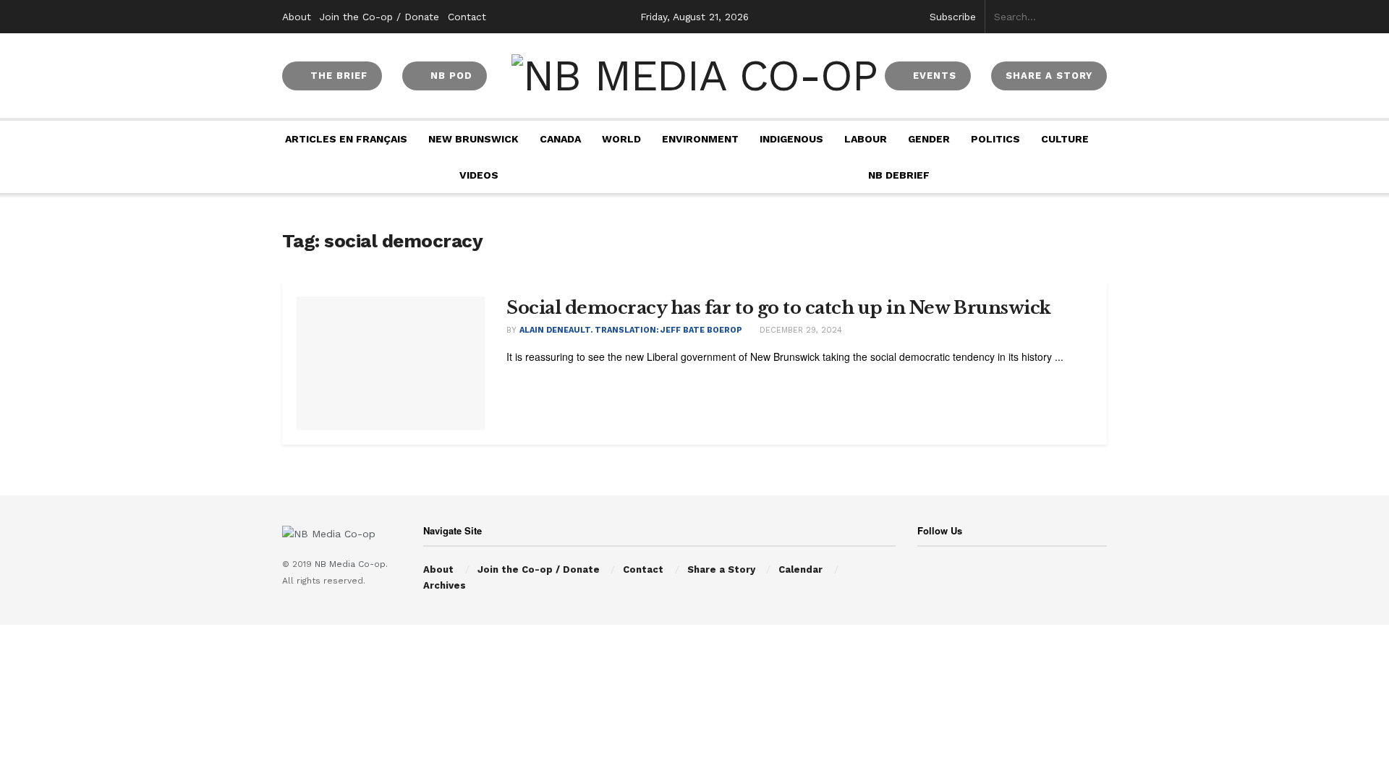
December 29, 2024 (799, 330)
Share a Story (721, 569)
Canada (560, 139)
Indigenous (791, 139)
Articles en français (346, 139)
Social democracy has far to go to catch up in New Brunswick (778, 307)
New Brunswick (473, 139)
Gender (929, 139)
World (621, 139)
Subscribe (953, 16)
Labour (865, 139)
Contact (467, 16)
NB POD (449, 75)
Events (932, 75)
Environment (700, 139)
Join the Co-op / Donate (379, 16)
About (296, 16)
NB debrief (899, 175)
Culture (1065, 139)
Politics (995, 139)
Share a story (1049, 75)
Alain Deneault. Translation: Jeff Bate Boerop (630, 330)
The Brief (337, 75)
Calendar (800, 569)
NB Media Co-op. (351, 564)
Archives (444, 585)
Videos (478, 175)
